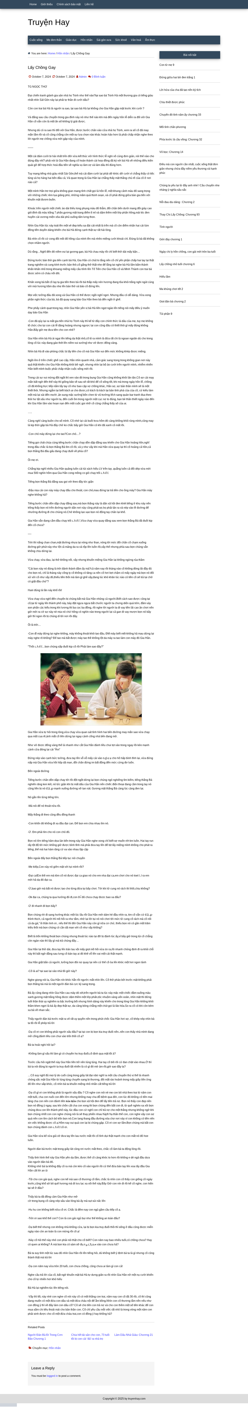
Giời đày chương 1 (170, 239)
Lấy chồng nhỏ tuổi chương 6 (177, 264)
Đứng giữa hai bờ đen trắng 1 (177, 77)
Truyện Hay (49, 22)
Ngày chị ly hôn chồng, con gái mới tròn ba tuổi (187, 251)
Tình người (166, 226)
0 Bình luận (98, 76)
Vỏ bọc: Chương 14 (171, 152)
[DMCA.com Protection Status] (8, 1405)
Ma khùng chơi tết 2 (171, 289)
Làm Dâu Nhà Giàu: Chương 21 (133, 1334)
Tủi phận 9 (165, 313)
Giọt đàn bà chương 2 (172, 301)
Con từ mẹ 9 (166, 64)
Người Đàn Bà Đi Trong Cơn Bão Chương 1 (45, 1336)
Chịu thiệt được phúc (172, 102)
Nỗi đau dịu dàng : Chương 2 (177, 202)
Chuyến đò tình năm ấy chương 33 (180, 114)
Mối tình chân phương (172, 127)
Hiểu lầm (164, 276)
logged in (52, 1375)
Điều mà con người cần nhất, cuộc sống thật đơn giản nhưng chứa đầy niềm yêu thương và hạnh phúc (188, 168)
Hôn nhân (55, 1348)
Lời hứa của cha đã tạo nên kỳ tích (180, 89)
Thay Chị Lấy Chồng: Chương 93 (179, 214)
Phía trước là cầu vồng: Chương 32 (180, 139)
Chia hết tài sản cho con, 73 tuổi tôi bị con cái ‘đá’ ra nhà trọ (90, 1336)
